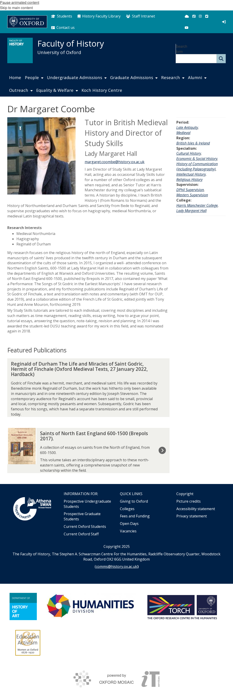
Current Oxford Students (85, 526)
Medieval (183, 132)
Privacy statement (191, 516)
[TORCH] (182, 606)
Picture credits (188, 501)
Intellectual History (191, 174)
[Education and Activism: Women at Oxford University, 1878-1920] (28, 642)
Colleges (127, 508)
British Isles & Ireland (193, 143)
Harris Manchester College (197, 205)
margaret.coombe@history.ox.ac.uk (114, 161)
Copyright (184, 493)
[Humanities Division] (91, 606)
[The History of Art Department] (23, 606)
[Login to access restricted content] (224, 22)
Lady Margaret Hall (191, 210)
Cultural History (188, 153)
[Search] (221, 58)
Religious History (189, 179)
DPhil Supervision (190, 189)
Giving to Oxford (134, 501)
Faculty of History (70, 43)
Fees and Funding (135, 516)
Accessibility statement (195, 508)
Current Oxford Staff (81, 533)
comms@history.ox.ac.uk (116, 566)
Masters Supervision (192, 194)
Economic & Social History (196, 158)
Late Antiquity (187, 127)
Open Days (129, 523)
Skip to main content (16, 7)
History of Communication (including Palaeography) (197, 166)
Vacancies (128, 531)
